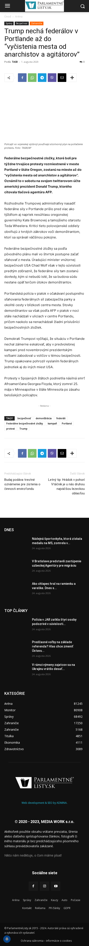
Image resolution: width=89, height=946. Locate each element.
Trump (23, 428)
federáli (60, 418)
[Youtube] (55, 886)
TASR (15, 61)
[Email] (62, 77)
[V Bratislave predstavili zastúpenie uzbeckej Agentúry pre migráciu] (16, 567)
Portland (67, 423)
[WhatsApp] (32, 77)
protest (10, 428)
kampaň (52, 423)
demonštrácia (44, 418)
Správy (9, 23)
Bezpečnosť (21, 23)
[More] (72, 77)
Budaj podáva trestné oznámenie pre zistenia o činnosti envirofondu (22, 484)
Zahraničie (36, 23)
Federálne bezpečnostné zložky (24, 423)
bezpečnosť (24, 418)
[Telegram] (42, 77)
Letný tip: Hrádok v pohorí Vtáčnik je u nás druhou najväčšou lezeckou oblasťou (66, 486)
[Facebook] (22, 77)
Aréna (18, 16)
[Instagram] (44, 886)
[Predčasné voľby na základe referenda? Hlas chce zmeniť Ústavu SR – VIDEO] (16, 648)
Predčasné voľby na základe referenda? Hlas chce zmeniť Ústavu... (52, 646)
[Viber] (52, 77)
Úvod (7, 16)
